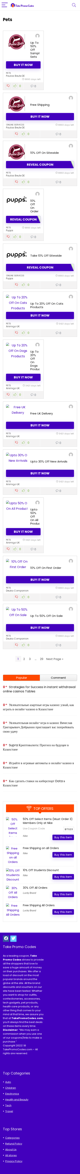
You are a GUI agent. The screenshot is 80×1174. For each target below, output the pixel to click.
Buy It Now (23, 65)
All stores (11, 1155)
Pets (8, 73)
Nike (25, 836)
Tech (8, 1105)
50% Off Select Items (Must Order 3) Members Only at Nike (48, 821)
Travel (9, 1111)
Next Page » (54, 659)
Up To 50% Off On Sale (46, 616)
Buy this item (63, 837)
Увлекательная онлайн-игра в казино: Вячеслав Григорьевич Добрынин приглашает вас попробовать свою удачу (38, 727)
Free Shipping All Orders (39, 905)
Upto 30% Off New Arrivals (48, 461)
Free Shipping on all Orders (41, 848)
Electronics (12, 1094)
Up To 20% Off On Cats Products (46, 305)
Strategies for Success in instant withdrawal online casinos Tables (39, 689)
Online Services (15, 124)
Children (10, 1088)
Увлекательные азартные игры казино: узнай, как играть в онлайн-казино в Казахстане (38, 707)
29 (41, 659)
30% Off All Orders (35, 888)
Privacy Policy (13, 1161)
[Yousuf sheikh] (71, 297)
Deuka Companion (17, 590)
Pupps (9, 230)
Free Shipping (40, 105)
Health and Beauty (16, 1099)
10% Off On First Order (45, 568)
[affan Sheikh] (37, 36)
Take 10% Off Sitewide (46, 255)
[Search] (74, 5)
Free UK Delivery (41, 413)
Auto (8, 1082)
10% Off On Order (34, 206)
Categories (12, 1138)
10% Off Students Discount (41, 870)
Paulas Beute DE (15, 75)
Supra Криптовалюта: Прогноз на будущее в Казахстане (36, 747)
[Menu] (4, 5)
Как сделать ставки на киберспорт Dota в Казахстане (34, 783)
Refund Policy (13, 1144)
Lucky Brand (29, 893)
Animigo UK (13, 326)
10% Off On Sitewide (44, 153)
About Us (11, 1149)
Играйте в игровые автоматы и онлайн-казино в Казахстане (38, 765)
